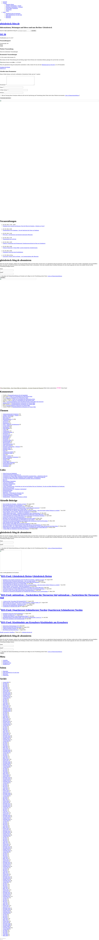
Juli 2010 (5, 914)
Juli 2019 (5, 784)
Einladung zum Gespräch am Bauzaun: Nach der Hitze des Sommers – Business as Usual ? (24, 226)
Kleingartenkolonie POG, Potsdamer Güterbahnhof (14, 489)
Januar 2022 (5, 748)
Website (2, 92)
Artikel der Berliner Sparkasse (10, 628)
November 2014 (6, 848)
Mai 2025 (5, 701)
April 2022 (5, 746)
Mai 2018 (5, 798)
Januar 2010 (5, 922)
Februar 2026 (6, 690)
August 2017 (6, 807)
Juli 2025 (5, 699)
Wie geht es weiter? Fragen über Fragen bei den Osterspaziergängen (18, 590)
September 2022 (6, 739)
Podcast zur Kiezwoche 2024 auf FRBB (12, 627)
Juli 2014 (5, 853)
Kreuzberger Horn (7, 440)
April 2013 (5, 871)
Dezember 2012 (6, 876)
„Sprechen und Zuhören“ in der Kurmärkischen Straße (15, 616)
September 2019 (6, 781)
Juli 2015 (5, 837)
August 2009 (6, 929)
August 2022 (6, 741)
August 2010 (6, 913)
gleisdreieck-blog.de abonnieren (13, 13)
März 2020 (5, 773)
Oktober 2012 (6, 879)
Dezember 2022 (6, 735)
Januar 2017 (5, 814)
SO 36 (3, 34)
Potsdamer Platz (6, 448)
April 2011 (5, 903)
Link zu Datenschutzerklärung (72, 95)
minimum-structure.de (27, 632)
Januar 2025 (5, 707)
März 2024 (5, 717)
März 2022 (5, 747)
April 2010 (5, 918)
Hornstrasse (5, 433)
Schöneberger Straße (7, 453)
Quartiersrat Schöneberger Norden (11, 495)
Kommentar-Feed (7, 662)
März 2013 (5, 872)
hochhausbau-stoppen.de (8, 487)
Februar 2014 (6, 859)
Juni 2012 (5, 884)
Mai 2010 (5, 917)
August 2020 (6, 767)
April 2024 (5, 716)
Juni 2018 (5, 797)
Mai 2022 (5, 745)
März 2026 (5, 688)
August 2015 (6, 836)
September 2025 (6, 696)
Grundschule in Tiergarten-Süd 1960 (11, 606)
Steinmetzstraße (6, 458)
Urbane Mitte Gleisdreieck (12, 8)
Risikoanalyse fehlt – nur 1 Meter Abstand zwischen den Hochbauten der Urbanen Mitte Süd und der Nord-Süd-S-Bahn (30, 526)
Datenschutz (6, 675)
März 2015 (5, 842)
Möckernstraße (6, 442)
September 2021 (6, 751)
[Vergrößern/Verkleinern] (5, 938)
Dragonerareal (6, 423)
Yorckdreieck (6, 465)
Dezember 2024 (6, 708)
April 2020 (5, 772)
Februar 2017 (6, 812)
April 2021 (5, 756)
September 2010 (6, 912)
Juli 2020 (5, 768)
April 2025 (5, 703)
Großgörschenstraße (7, 432)
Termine (5, 459)
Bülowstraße (6, 418)
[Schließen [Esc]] (0, 938)
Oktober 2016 (6, 818)
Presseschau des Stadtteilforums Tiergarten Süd (13, 605)
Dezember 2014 (6, 846)
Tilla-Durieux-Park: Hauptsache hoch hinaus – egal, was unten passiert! (19, 581)
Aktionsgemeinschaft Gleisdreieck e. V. (12, 474)
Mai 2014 (5, 856)
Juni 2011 (5, 900)
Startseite (5, 1)
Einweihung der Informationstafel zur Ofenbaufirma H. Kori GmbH (18, 519)
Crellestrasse (6, 420)
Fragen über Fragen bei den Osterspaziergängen (14, 517)
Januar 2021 (5, 760)
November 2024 (6, 709)
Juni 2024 (5, 713)
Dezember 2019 (6, 777)
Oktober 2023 (6, 722)
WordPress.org (6, 664)
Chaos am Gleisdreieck (8, 482)
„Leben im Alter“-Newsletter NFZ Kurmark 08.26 (14, 601)
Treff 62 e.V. (3, 68)
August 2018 (6, 795)
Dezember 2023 (6, 721)
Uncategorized (6, 461)
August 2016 (6, 820)
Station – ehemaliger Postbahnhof (10, 457)
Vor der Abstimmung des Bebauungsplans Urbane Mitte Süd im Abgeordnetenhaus (22, 524)
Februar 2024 (6, 718)
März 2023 (5, 731)
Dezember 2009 (6, 923)
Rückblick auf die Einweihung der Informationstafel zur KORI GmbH (19, 518)
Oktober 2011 (6, 895)
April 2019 (5, 788)
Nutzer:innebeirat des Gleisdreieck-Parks (12, 494)
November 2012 (6, 878)
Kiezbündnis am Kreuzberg (54, 622)
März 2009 (5, 935)
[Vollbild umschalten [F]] (3, 938)
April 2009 (5, 934)
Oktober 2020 (6, 764)
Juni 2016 (5, 823)
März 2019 (5, 789)
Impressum (8, 17)
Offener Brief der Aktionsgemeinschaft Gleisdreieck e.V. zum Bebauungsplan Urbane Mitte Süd (25, 527)
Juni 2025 (5, 700)
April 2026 (5, 687)
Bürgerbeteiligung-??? (8, 419)
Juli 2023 (5, 726)
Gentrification (6, 431)
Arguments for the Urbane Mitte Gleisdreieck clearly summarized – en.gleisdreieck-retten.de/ (24, 477)
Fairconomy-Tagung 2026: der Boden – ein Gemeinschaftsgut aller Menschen (20, 256)
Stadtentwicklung (7, 455)
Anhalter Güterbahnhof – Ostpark (13, 5)
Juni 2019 (5, 785)
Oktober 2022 (6, 738)
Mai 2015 (5, 840)
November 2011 (6, 893)
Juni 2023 (5, 728)
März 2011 (5, 904)
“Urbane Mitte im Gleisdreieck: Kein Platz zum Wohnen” (16, 528)
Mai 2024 (5, 714)
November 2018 (6, 794)
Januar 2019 (5, 792)
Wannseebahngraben (7, 463)
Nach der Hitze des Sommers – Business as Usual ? (14, 504)
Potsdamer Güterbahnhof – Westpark (14, 7)
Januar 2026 (5, 691)
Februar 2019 (6, 790)
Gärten (7, 11)
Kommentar (3, 84)
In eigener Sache (7, 435)
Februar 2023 (6, 733)
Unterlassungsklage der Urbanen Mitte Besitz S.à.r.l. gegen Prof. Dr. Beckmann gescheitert (23, 515)
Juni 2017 (5, 809)
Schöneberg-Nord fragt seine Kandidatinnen (13, 613)
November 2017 (6, 805)
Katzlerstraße (6, 437)
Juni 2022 (5, 743)
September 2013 (6, 866)
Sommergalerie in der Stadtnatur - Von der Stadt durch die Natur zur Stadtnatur (21, 230)
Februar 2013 (6, 874)
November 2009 (6, 925)
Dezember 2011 (6, 892)
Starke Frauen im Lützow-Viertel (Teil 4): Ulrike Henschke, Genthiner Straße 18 (21, 602)
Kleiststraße (5, 438)
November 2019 (6, 778)
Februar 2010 (6, 921)
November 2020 (6, 763)
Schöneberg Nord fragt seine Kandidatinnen (13, 252)
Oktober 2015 (6, 833)
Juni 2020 (5, 769)
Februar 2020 (6, 775)
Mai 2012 (5, 886)
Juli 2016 (5, 822)
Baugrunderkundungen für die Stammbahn (18, 395)
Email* (1, 648)
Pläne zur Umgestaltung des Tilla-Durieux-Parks (21, 396)
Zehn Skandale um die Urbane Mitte (11, 522)
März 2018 (5, 799)
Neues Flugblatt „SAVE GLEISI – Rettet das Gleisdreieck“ (16, 511)
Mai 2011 (5, 901)
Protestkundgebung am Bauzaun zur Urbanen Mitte (23, 403)
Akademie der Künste (5, 67)
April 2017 (5, 811)
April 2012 (5, 887)
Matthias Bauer (6, 403)
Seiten (4, 12)
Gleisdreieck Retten (42, 576)
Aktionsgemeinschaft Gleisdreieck (11, 414)
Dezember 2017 (6, 803)
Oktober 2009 (6, 926)
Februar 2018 (6, 801)
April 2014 (5, 857)
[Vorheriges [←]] (0, 939)
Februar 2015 (6, 844)
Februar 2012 (6, 889)
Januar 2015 (5, 845)
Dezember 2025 (6, 692)
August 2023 (6, 725)
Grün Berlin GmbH (7, 485)
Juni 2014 (5, 854)
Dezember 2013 (6, 862)
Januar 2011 (5, 906)
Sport (4, 454)
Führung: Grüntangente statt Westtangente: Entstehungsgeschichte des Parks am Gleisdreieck (24, 243)
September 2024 (6, 711)
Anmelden (5, 660)
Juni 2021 (5, 755)
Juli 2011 (5, 899)
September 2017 (6, 806)
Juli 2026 (5, 683)
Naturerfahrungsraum (8, 444)
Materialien (8, 16)
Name (2, 87)
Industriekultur (6, 436)
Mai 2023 (5, 729)
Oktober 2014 (6, 849)
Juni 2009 (5, 931)
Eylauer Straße (6, 425)
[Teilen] (2, 938)
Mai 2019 (5, 786)
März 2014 (5, 858)
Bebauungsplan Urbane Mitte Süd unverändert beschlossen (16, 523)
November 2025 (6, 694)
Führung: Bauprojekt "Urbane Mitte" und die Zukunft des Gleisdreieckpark (20, 247)
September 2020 (6, 765)
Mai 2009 (5, 933)
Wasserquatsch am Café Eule (9, 239)
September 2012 (6, 880)
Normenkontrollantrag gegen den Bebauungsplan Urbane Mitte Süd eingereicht (25, 401)
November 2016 (6, 816)
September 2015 (6, 835)
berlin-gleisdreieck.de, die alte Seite (14, 14)
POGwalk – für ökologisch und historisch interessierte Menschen (18, 234)
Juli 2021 (5, 754)
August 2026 (6, 682)
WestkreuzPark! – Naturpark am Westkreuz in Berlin (15, 496)
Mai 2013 (5, 870)
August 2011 (6, 897)
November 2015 (6, 832)
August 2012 (6, 882)
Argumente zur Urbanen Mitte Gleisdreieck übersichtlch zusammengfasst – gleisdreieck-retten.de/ (25, 476)
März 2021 (5, 758)
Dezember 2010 (6, 908)
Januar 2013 (5, 875)
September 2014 (6, 850)
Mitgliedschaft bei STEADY (48, 64)
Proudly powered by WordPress (7, 632)
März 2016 (5, 827)
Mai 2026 (5, 686)
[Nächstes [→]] (2, 939)
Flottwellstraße (6, 428)
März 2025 (5, 704)
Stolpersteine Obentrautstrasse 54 (10, 625)
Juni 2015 (5, 839)
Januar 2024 (5, 720)
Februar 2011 (6, 905)
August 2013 (6, 867)
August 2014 (6, 852)
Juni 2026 (5, 684)
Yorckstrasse (9, 9)
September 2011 (6, 896)
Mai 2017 (5, 810)
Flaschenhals (6, 427)
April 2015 (5, 841)
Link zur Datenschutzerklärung (55, 276)
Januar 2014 (5, 861)
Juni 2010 (5, 916)
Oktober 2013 (6, 865)
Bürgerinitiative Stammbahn (9, 481)
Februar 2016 (6, 828)
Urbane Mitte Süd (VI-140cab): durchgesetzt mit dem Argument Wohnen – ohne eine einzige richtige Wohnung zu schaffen (31, 510)
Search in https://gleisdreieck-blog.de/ (8, 30)
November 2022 (6, 737)
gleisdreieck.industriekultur (9, 483)
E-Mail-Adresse (4, 90)
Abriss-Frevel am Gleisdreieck (10, 473)
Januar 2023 (5, 734)
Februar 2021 (6, 759)
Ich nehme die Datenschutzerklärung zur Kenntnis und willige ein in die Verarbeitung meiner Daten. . (31, 276)
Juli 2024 (5, 712)
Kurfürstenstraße (7, 441)
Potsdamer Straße (7, 449)
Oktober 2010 (6, 910)
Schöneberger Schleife (8, 451)
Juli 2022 (5, 742)
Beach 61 (5, 479)
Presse (4, 450)
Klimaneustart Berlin (7, 490)
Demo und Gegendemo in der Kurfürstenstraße (13, 618)
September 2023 (6, 724)
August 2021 (6, 752)
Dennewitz (5, 421)
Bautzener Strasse (10, 4)
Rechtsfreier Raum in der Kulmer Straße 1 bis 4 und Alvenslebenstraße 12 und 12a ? (22, 617)
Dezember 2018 (6, 793)
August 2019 (6, 782)
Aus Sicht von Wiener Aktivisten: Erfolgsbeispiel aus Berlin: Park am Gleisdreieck (22, 478)
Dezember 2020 (6, 762)
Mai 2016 (5, 824)
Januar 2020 (5, 776)
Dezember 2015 (6, 831)
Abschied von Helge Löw (9, 614)
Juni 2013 (5, 869)
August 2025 (6, 698)
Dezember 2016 (6, 815)
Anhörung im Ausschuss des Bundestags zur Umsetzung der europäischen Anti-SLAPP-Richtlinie (25, 521)
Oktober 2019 (6, 780)
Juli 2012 (5, 883)
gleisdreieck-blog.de (10, 23)
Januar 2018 (5, 802)
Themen (5, 3)
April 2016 (5, 825)
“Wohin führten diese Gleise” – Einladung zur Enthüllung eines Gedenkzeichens (21, 513)
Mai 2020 (5, 771)
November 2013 (6, 863)
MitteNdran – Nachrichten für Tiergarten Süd (13, 493)
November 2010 (6, 909)
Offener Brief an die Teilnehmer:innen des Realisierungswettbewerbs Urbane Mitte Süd (23, 514)
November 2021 (6, 750)
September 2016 (6, 819)
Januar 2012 (5, 891)
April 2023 (5, 730)
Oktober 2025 (6, 695)
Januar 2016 (5, 829)
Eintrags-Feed (6, 661)
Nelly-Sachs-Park (7, 445)
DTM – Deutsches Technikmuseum (11, 424)
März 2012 (5, 888)
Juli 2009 (5, 930)
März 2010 (5, 919)
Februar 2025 (6, 705)
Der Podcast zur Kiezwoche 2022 (10, 629)
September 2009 (6, 927)
